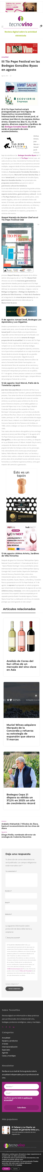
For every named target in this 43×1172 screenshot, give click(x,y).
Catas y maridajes (9, 1056)
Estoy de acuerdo (13, 938)
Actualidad (5, 57)
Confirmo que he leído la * (18, 1099)
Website (8, 914)
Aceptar (6, 1168)
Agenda (5, 1053)
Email (7, 902)
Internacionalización (10, 1047)
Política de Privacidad (26, 971)
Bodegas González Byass (16, 126)
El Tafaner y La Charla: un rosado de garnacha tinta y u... (26, 1128)
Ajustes (15, 1168)
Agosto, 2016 (5, 76)
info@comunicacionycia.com (15, 969)
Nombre (8, 891)
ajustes (19, 1165)
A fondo (5, 1044)
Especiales (6, 1050)
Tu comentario (11, 871)
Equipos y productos (10, 1041)
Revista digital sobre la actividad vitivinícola (21, 33)
